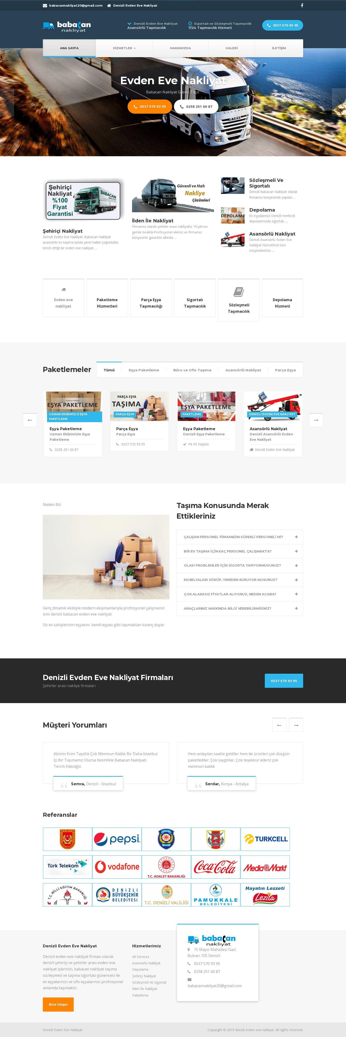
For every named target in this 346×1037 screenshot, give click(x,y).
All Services (140, 970)
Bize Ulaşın (58, 1018)
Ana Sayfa (69, 48)
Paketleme (140, 1009)
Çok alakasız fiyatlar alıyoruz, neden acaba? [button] (230, 608)
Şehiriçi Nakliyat (63, 245)
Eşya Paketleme (144, 383)
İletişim (279, 48)
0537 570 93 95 (152, 122)
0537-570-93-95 (285, 25)
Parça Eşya (285, 383)
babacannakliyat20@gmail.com (215, 999)
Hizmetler (122, 48)
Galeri (231, 48)
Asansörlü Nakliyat (272, 247)
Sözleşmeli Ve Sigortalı (266, 196)
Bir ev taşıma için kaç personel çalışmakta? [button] (227, 565)
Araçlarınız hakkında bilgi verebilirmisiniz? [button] (227, 622)
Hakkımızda (180, 48)
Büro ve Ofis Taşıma (192, 383)
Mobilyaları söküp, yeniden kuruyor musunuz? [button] (230, 593)
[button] (7, 109)
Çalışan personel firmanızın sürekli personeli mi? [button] (233, 551)
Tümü (109, 383)
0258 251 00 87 (198, 122)
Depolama (262, 223)
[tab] (240, 551)
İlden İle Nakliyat (152, 234)
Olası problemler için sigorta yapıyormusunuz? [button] (232, 579)
